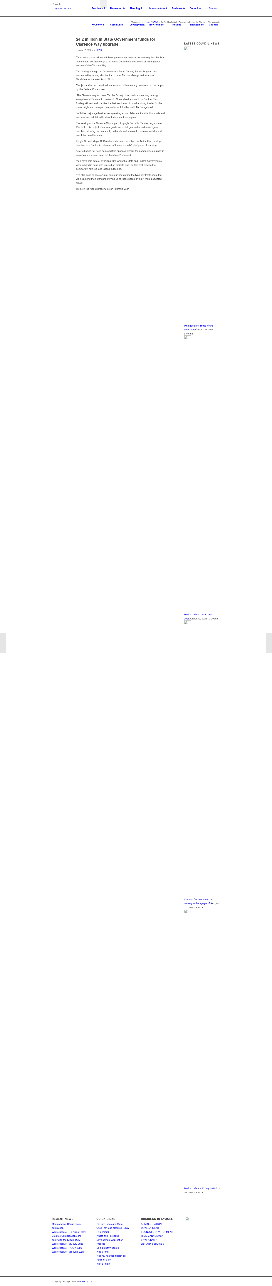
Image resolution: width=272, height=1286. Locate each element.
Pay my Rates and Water (109, 1224)
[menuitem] (98, 8)
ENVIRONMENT (150, 1239)
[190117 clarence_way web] (59, 45)
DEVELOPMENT (150, 1227)
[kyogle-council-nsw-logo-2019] (61, 8)
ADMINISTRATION (151, 1224)
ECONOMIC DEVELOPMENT (157, 1232)
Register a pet (103, 1259)
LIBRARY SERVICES (152, 1243)
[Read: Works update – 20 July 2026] (187, 912)
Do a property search (107, 1247)
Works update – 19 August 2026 (69, 1232)
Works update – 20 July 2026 (199, 1188)
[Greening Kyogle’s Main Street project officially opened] (3, 643)
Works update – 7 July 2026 (67, 1247)
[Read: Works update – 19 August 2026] (187, 338)
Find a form (102, 1251)
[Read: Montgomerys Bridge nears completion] (187, 49)
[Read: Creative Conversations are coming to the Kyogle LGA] (187, 623)
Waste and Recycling (107, 1235)
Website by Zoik (85, 1281)
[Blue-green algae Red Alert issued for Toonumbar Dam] (269, 643)
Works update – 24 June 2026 (68, 1251)
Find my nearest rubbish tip (111, 1255)
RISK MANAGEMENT (153, 1235)
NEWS (99, 50)
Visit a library (103, 1263)
